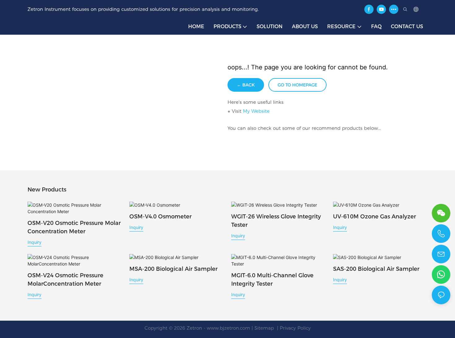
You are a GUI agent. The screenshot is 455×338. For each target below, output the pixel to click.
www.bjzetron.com (228, 328)
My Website (256, 111)
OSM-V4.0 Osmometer (160, 216)
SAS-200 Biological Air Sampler (376, 269)
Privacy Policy (295, 328)
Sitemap (264, 328)
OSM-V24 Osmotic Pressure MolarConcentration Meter (65, 279)
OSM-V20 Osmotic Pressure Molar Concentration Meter (74, 227)
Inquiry (34, 242)
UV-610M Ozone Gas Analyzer (374, 216)
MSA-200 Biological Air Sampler (173, 269)
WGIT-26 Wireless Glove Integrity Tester (276, 220)
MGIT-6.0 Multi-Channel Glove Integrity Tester (272, 279)
